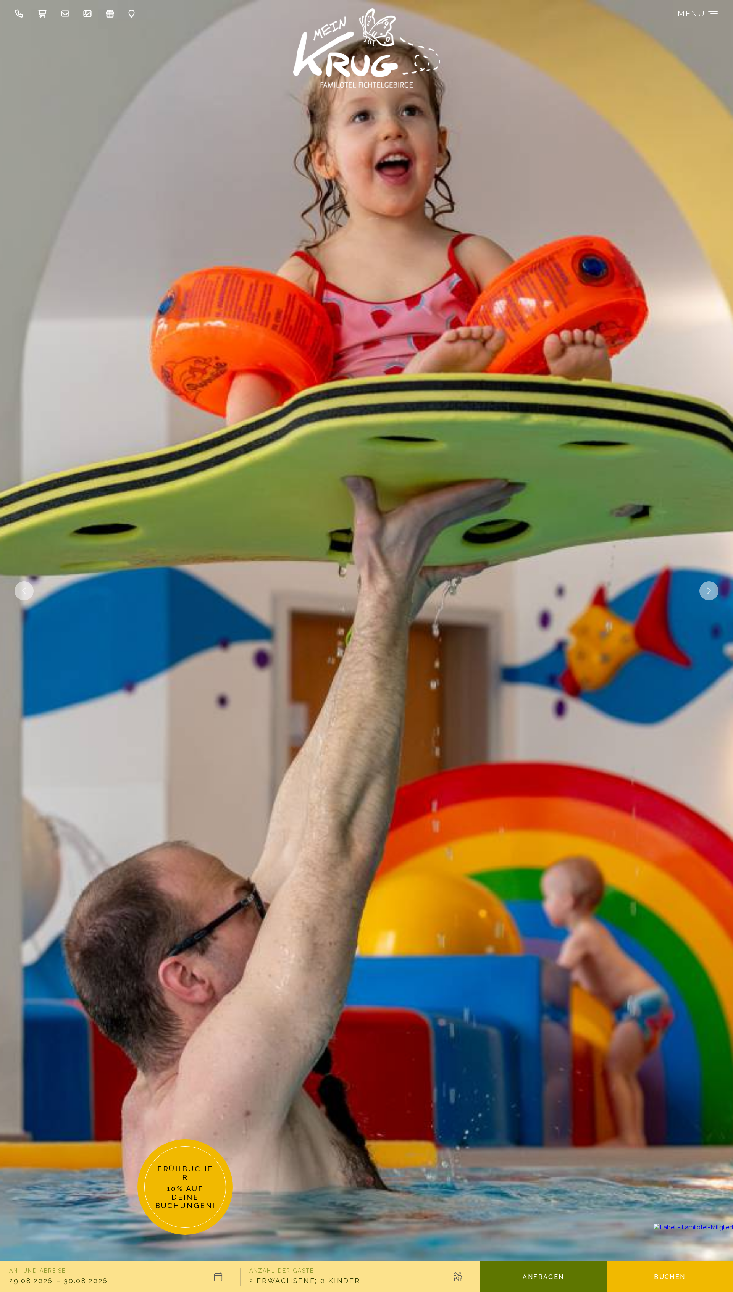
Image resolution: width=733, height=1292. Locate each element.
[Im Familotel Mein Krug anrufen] (21, 13)
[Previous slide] (708, 590)
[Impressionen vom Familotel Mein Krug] (89, 13)
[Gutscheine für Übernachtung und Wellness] (112, 13)
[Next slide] (24, 590)
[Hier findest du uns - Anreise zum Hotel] (133, 13)
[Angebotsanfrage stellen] (67, 13)
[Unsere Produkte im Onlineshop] (44, 13)
